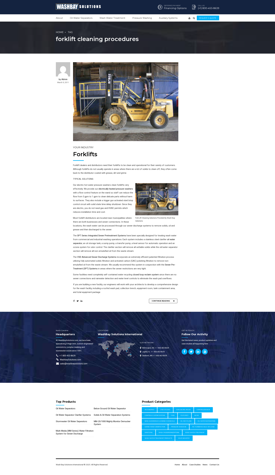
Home (60, 32)
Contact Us (214, 464)
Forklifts (85, 154)
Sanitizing (149, 432)
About (59, 18)
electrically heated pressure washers (116, 189)
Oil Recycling (186, 421)
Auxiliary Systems (168, 18)
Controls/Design (203, 409)
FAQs (172, 415)
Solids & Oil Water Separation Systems (112, 415)
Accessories (149, 409)
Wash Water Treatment (112, 18)
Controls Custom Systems (155, 415)
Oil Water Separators (81, 18)
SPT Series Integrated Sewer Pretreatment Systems (101, 235)
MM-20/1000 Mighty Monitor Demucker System (112, 423)
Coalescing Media (183, 409)
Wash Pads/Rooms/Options (169, 432)
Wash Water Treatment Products (158, 438)
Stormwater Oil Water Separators (71, 421)
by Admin (63, 79)
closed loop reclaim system (146, 274)
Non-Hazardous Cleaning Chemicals (160, 421)
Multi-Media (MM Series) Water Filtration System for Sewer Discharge (75, 432)
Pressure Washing (142, 18)
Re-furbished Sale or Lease (203, 427)
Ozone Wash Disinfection (155, 427)
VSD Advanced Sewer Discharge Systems (96, 257)
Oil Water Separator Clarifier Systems (73, 415)
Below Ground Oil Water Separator (110, 408)
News (196, 415)
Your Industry (83, 147)
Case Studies (165, 409)
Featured (184, 415)
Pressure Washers (178, 427)
